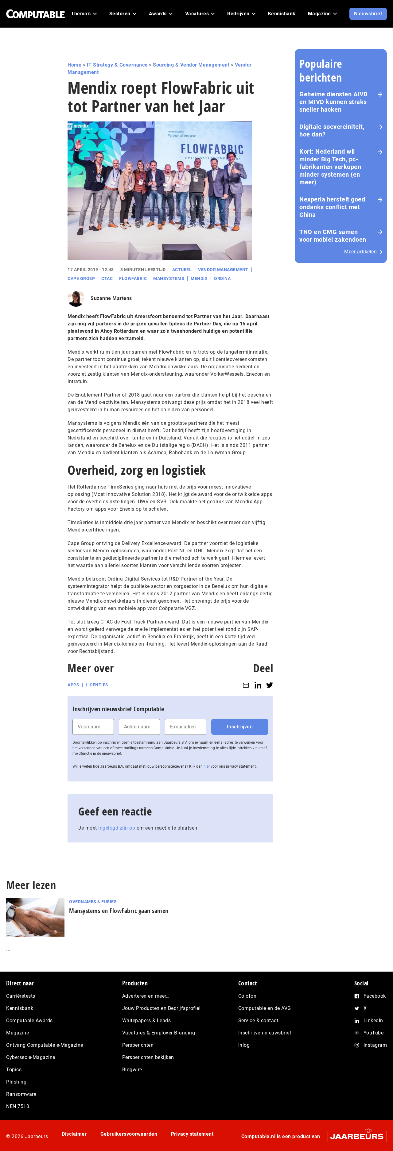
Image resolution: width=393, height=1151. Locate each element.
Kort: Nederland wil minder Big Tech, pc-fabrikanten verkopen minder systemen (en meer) (330, 167)
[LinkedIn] (258, 685)
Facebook (375, 996)
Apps (73, 684)
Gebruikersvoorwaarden (129, 1134)
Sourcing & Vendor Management (191, 65)
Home (74, 65)
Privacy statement (192, 1134)
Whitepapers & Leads (146, 1020)
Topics (13, 1069)
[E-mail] (246, 685)
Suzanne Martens (111, 298)
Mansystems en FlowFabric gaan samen (119, 911)
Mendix (199, 278)
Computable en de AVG (264, 1008)
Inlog (244, 1045)
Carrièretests (20, 996)
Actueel (182, 269)
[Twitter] (269, 685)
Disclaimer (74, 1134)
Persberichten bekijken (148, 1057)
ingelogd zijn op (116, 828)
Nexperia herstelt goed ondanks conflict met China (332, 207)
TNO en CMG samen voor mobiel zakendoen (332, 235)
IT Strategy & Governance (117, 65)
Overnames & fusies (93, 901)
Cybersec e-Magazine (30, 1057)
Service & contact (258, 1020)
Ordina (222, 278)
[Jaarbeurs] (354, 1136)
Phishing (16, 1082)
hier (207, 766)
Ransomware (21, 1094)
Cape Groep (81, 278)
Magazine (17, 1033)
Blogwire (132, 1069)
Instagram (375, 1045)
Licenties (97, 684)
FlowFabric (133, 278)
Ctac (107, 278)
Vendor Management (223, 269)
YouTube (374, 1033)
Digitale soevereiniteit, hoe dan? (331, 130)
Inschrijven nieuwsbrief (265, 1033)
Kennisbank (19, 1008)
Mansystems (168, 278)
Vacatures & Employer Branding (158, 1033)
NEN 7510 (17, 1106)
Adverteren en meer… (146, 996)
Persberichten (138, 1045)
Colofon (247, 996)
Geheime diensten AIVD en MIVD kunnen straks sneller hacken (333, 101)
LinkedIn (373, 1020)
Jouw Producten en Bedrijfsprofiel (161, 1008)
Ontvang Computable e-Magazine (44, 1045)
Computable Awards (29, 1020)
